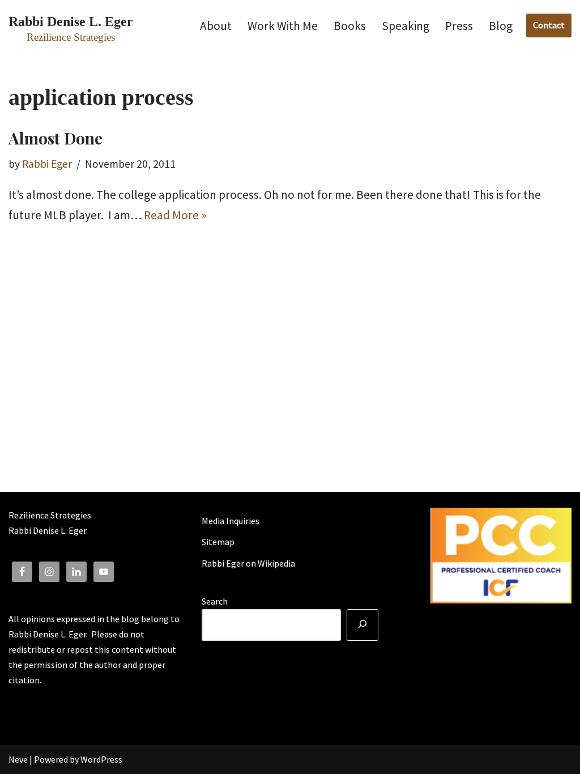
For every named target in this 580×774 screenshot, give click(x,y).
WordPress (101, 759)
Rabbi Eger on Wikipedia (248, 563)
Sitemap (218, 541)
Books (350, 25)
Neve (18, 759)
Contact (549, 25)
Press (459, 25)
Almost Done (55, 137)
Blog (501, 25)
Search (215, 601)
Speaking (405, 25)
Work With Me (283, 25)
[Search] (362, 625)
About (216, 25)
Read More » (175, 215)
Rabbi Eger (47, 164)
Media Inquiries (230, 520)
